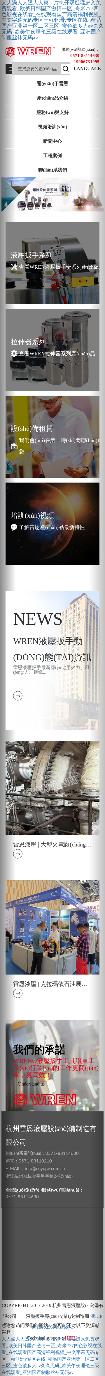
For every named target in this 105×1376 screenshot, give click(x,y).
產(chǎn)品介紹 (52, 97)
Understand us (31, 1083)
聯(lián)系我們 (52, 169)
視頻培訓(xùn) (52, 126)
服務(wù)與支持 (52, 112)
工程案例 (52, 155)
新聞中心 (52, 141)
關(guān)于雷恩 (52, 83)
